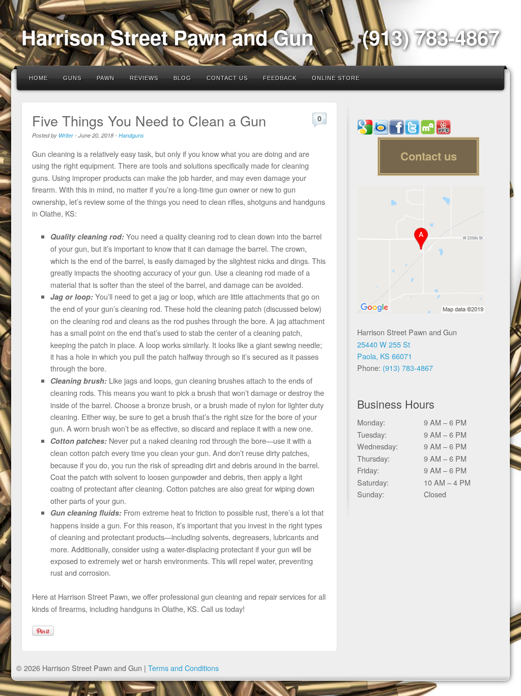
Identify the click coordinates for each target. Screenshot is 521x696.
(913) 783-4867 (431, 36)
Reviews (144, 78)
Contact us (428, 156)
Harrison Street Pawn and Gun (167, 36)
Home (38, 78)
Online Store (336, 78)
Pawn (105, 78)
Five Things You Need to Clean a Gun (149, 120)
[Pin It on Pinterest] (43, 631)
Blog (182, 78)
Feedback (280, 78)
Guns (72, 78)
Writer (66, 135)
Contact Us (227, 78)
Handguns (131, 135)
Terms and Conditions (183, 667)
